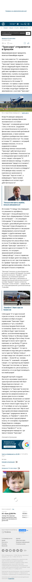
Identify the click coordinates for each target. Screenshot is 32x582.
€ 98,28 (11, 28)
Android (18, 538)
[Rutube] (17, 550)
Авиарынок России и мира (8, 38)
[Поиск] (25, 24)
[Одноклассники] (14, 550)
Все (13, 509)
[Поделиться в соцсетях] (28, 43)
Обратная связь (20, 540)
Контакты (5, 542)
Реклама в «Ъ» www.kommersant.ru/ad (16, 11)
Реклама (4, 544)
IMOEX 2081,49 (23, 28)
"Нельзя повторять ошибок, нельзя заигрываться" (14, 203)
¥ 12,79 (16, 28)
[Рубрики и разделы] (28, 24)
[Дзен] (10, 550)
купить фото (25, 113)
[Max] (21, 550)
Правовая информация (22, 542)
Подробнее (11, 578)
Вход (22, 24)
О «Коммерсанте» (7, 538)
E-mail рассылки (20, 544)
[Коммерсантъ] (3, 24)
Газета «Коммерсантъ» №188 (10, 454)
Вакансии (4, 546)
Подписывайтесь (9, 447)
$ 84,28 (5, 28)
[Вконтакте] (6, 550)
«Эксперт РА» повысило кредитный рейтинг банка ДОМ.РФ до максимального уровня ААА (9, 518)
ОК (28, 33)
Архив (3, 540)
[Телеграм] (3, 550)
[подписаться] (16, 462)
